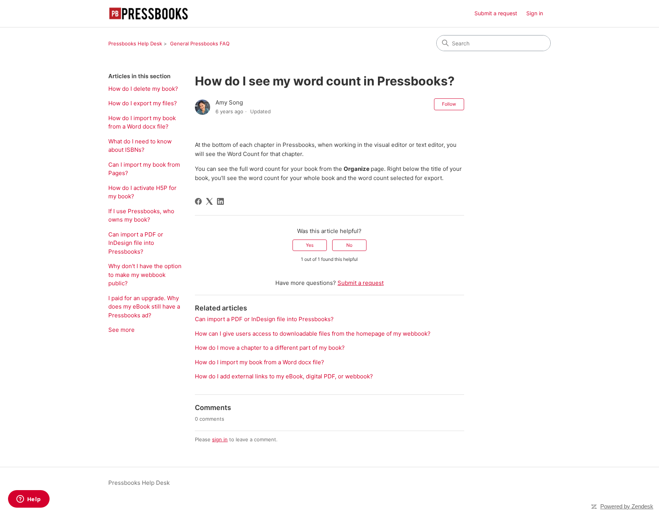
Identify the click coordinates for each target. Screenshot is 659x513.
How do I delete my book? (143, 88)
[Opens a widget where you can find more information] (29, 499)
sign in (220, 439)
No (349, 245)
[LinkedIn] (220, 201)
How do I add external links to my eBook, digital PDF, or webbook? (284, 376)
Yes (309, 245)
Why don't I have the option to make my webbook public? (145, 274)
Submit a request (495, 13)
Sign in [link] (534, 13)
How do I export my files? (142, 103)
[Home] (148, 13)
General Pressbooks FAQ (200, 43)
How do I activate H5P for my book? (142, 192)
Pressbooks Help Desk (135, 43)
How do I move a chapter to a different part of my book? (270, 347)
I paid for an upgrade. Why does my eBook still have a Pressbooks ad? (144, 306)
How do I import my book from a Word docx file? (142, 122)
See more (121, 329)
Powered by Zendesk (626, 506)
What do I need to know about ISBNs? (140, 146)
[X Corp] (209, 201)
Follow (449, 104)
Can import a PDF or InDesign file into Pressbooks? (135, 243)
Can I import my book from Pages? (144, 169)
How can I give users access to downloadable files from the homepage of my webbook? (313, 333)
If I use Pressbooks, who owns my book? (141, 215)
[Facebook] (198, 201)
